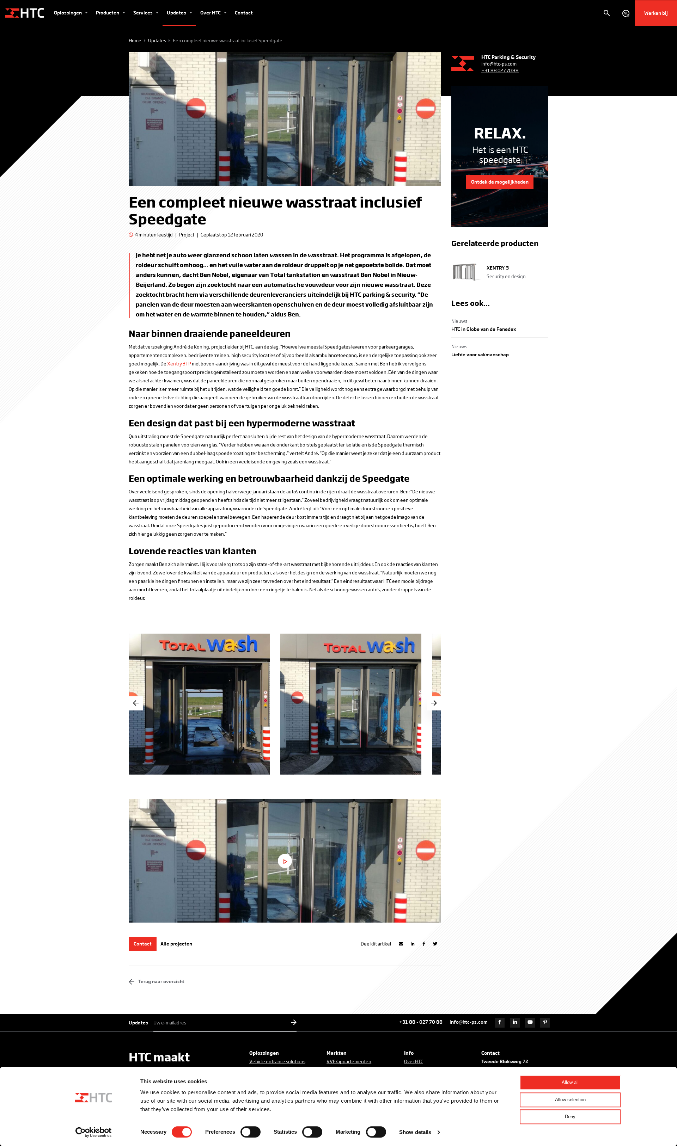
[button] (434, 703)
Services (143, 12)
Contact (244, 12)
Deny (570, 1116)
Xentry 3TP (179, 363)
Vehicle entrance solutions (277, 1061)
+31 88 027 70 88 (500, 70)
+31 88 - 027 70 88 (421, 1021)
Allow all (570, 1082)
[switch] (250, 1132)
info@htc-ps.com (499, 63)
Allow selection (570, 1099)
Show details (415, 1132)
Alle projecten (176, 943)
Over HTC (211, 12)
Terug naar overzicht (160, 981)
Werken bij (656, 13)
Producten (108, 12)
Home (135, 40)
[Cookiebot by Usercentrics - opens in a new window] (93, 1132)
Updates (177, 12)
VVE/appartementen (349, 1061)
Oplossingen (68, 12)
